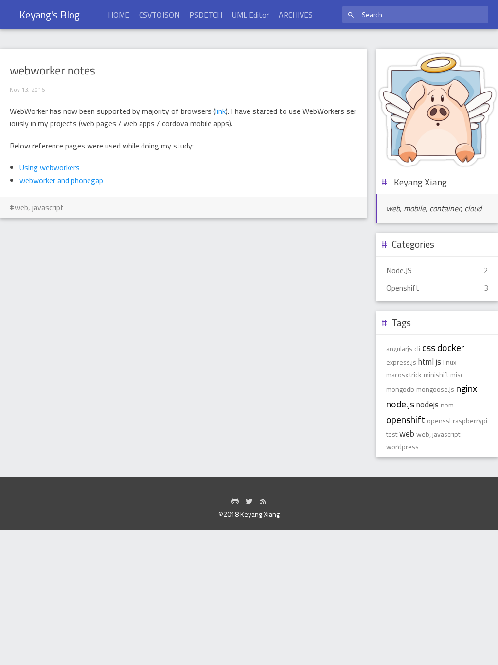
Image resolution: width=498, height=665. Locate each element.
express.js (401, 362)
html (426, 361)
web (406, 433)
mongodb (400, 389)
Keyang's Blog (49, 14)
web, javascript (39, 207)
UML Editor (250, 14)
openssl (439, 420)
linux (449, 362)
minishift (436, 374)
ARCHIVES (296, 14)
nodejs (427, 404)
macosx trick (404, 374)
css (428, 347)
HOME (118, 14)
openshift (405, 419)
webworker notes (52, 70)
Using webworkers (49, 167)
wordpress (402, 447)
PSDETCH (205, 14)
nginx (466, 388)
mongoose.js (435, 389)
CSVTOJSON (159, 14)
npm (447, 405)
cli (417, 348)
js (438, 361)
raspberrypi (470, 420)
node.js (400, 403)
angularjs (399, 348)
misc (456, 374)
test (391, 434)
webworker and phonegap (61, 180)
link (220, 111)
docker (450, 347)
